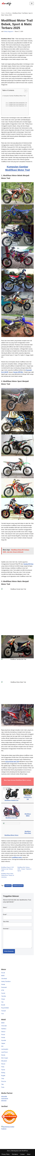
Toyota (3, 1069)
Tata (2, 1084)
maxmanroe (4, 1098)
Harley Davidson (6, 981)
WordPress (25, 1151)
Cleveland (4, 978)
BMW (2, 975)
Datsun (3, 1031)
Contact (22, 1154)
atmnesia (3, 1100)
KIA (2, 1046)
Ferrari (3, 1034)
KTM (2, 990)
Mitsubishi (4, 1061)
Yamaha (3, 996)
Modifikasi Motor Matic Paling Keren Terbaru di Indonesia (7, 875)
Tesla (2, 1067)
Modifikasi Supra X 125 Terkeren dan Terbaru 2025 (7, 869)
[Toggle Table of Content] (25, 90)
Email (5, 914)
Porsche (3, 1081)
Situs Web (6, 921)
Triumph (3, 1011)
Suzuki (3, 993)
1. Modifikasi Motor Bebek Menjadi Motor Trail (17, 102)
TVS (2, 1013)
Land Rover (4, 1052)
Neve (8, 1151)
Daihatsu (3, 1028)
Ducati (3, 972)
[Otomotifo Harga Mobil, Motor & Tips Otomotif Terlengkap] (6, 3)
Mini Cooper (4, 1058)
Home (3, 13)
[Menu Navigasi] (32, 3)
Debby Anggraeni (8, 31)
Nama (5, 907)
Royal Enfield (5, 1008)
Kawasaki (4, 987)
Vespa (3, 999)
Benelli (3, 1005)
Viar (2, 1002)
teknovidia (4, 1096)
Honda (3, 984)
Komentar (6, 928)
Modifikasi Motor (18, 885)
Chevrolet (4, 1026)
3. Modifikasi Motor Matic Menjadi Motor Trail (17, 105)
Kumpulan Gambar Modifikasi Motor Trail (14, 95)
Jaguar (3, 1043)
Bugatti (3, 1075)
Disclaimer (15, 1154)
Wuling (3, 1072)
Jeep (2, 1078)
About (28, 1154)
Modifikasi (8, 13)
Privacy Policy (6, 1154)
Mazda (3, 1055)
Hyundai (3, 1040)
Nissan (3, 1064)
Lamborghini (4, 1049)
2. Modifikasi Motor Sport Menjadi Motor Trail (17, 104)
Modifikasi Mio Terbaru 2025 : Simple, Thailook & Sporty (24, 869)
